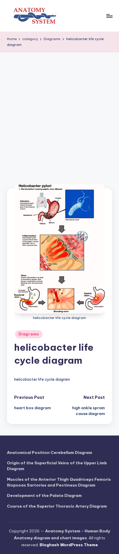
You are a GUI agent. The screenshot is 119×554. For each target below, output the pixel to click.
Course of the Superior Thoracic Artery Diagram (57, 506)
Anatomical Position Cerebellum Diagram (49, 452)
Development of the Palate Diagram (44, 495)
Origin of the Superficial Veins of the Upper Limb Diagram (57, 465)
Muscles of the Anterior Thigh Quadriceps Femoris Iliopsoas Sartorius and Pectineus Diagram (59, 482)
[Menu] (109, 15)
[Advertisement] (59, 114)
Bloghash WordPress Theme (69, 544)
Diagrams (28, 334)
